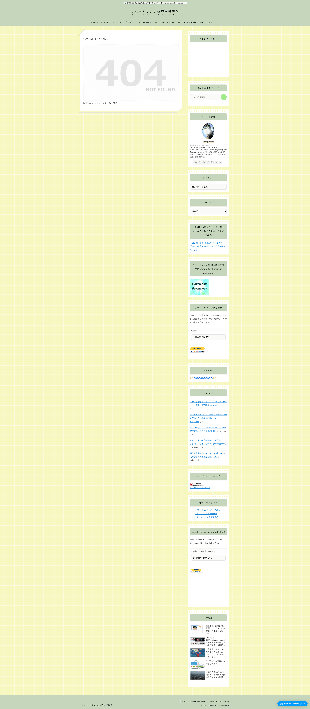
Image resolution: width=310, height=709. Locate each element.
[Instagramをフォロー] (212, 162)
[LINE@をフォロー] (220, 162)
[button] (224, 97)
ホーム (184, 701)
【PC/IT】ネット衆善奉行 (206, 514)
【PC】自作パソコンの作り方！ (209, 510)
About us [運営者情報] (197, 701)
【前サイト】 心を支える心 (206, 517)
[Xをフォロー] (200, 162)
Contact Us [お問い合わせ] (219, 701)
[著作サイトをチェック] (196, 162)
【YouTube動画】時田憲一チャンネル (206, 243)
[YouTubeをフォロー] (216, 162)
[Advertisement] (208, 60)
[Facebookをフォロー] (208, 162)
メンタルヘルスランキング (200, 488)
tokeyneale (208, 141)
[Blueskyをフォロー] (204, 162)
